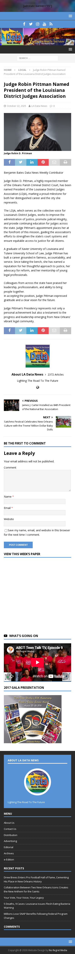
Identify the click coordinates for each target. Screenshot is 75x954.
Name (8, 496)
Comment (10, 467)
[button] (69, 16)
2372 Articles (56, 374)
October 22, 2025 (16, 106)
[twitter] (31, 24)
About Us (9, 822)
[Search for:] (37, 58)
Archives (9, 853)
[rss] (51, 24)
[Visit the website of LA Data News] (37, 387)
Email (7, 508)
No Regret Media (58, 950)
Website (9, 519)
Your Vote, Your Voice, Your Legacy (24, 897)
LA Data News (39, 106)
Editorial (8, 847)
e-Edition (9, 859)
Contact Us (10, 829)
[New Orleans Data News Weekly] (37, 43)
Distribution (10, 835)
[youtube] (44, 24)
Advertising (10, 841)
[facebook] (24, 24)
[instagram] (37, 24)
